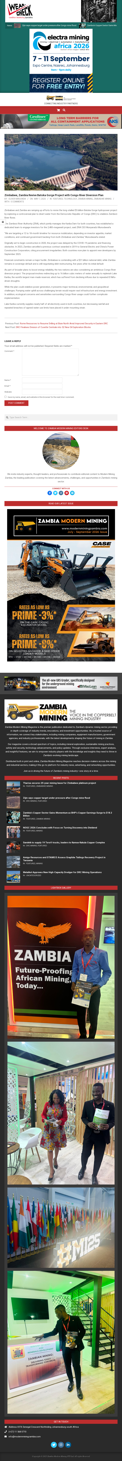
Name (7, 380)
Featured (58, 199)
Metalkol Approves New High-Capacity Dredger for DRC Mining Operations (62, 872)
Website (8, 392)
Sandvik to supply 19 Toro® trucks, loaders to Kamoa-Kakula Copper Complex (64, 842)
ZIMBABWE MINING (103, 199)
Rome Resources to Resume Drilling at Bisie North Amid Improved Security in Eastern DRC (64, 323)
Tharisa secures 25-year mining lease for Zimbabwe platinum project (59, 783)
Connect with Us (61, 488)
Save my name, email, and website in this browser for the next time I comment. (41, 397)
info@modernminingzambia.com (25, 1436)
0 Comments (17, 201)
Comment (9, 351)
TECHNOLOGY (70, 199)
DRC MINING (31, 801)
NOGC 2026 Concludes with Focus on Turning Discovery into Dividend (60, 827)
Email (7, 386)
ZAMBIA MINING (85, 199)
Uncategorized (33, 875)
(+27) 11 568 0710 (17, 1431)
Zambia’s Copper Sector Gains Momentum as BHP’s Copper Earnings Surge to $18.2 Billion (80, 25)
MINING (39, 831)
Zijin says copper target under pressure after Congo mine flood (56, 798)
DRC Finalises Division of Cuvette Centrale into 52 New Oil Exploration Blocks (53, 327)
